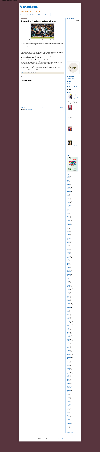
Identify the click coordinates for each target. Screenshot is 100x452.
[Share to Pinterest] (35, 72)
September (69, 191)
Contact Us (47, 14)
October (68, 190)
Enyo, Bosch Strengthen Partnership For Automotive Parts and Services (76, 96)
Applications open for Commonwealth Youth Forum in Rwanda (76, 117)
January (68, 185)
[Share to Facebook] (33, 72)
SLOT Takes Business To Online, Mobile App (75, 107)
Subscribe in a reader (70, 78)
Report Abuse (70, 432)
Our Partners (32, 14)
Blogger (63, 438)
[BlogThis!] (31, 72)
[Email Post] (28, 72)
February (68, 184)
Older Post (61, 107)
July (68, 177)
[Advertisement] (73, 40)
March (68, 183)
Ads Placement (40, 14)
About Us (26, 14)
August (68, 176)
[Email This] (30, 72)
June (68, 179)
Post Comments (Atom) (29, 109)
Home (21, 14)
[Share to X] (32, 72)
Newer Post (23, 107)
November (69, 188)
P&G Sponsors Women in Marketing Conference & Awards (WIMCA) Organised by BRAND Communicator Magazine (73, 130)
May (68, 180)
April (68, 181)
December (68, 187)
